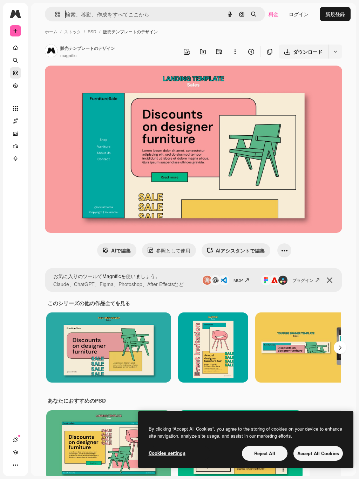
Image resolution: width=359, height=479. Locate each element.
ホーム (51, 31)
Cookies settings (167, 453)
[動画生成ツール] (15, 146)
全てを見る (118, 302)
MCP (238, 280)
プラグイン (302, 280)
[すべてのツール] (15, 108)
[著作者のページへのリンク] (51, 52)
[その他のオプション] (235, 52)
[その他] (15, 465)
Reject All (264, 453)
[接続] (15, 439)
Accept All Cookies (318, 453)
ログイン (299, 14)
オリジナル (93, 79)
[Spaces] (15, 121)
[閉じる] (329, 280)
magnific (68, 55)
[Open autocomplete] (55, 14)
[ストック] (15, 73)
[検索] (15, 60)
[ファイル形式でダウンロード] (335, 52)
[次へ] (340, 347)
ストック (72, 31)
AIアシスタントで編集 (240, 250)
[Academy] (15, 452)
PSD (92, 31)
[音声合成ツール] (15, 158)
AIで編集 (121, 250)
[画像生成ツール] (15, 133)
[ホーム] (15, 47)
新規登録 (335, 14)
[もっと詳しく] (15, 85)
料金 (273, 14)
